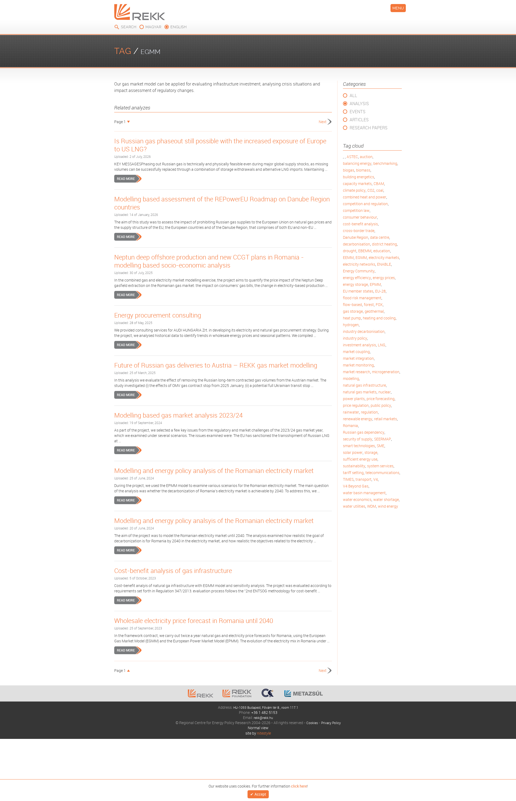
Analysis (359, 103)
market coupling (356, 351)
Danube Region (355, 237)
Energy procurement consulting (157, 315)
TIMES (348, 479)
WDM (371, 506)
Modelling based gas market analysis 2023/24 (178, 415)
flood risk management (362, 297)
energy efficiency (357, 277)
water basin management (364, 492)
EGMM (361, 257)
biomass (363, 170)
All (353, 95)
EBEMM (364, 250)
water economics (357, 499)
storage (370, 452)
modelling (351, 378)
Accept (260, 794)
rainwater (351, 412)
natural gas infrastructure (364, 385)
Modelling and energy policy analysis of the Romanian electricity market (214, 471)
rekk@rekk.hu (263, 717)
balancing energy (357, 163)
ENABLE (384, 264)
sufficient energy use (360, 459)
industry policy (355, 338)
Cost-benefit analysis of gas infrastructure (173, 571)
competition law (356, 210)
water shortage (386, 499)
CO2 (370, 190)
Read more (126, 178)
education (381, 250)
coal (379, 190)
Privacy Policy (331, 722)
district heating (384, 244)
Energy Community (359, 270)
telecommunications (382, 472)
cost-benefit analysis (360, 223)
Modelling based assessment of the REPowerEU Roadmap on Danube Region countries (222, 203)
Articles (359, 119)
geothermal (374, 311)
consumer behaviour (360, 217)
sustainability (354, 465)
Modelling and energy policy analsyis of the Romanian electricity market (214, 521)
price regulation (356, 405)
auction (366, 156)
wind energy (388, 506)
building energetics (358, 176)
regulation (369, 412)
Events (358, 111)
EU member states (358, 291)
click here (299, 785)
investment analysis (359, 344)
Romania (350, 425)
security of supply (357, 439)
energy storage (355, 284)
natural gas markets (360, 391)
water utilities (354, 506)
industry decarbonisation (364, 331)
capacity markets (357, 183)
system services (380, 465)
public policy (381, 405)
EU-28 (380, 291)
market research (356, 371)
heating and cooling (379, 318)
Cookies (310, 722)
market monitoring (358, 365)
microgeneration (385, 371)
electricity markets (384, 257)
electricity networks (359, 264)
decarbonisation (356, 244)
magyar (153, 27)
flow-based (352, 304)
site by (258, 733)
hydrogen (351, 324)
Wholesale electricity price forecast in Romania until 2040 (193, 621)
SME (380, 445)
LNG (381, 344)
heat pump (352, 318)
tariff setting (353, 472)
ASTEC (352, 156)
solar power (353, 452)
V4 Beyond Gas (355, 486)
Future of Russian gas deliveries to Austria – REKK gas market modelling (215, 365)
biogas (348, 170)
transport (363, 479)
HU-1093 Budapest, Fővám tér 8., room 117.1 (265, 707)
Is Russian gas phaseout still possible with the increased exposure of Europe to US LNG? (220, 145)
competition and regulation (365, 203)
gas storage (353, 311)
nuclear (384, 391)
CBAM (379, 183)
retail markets (385, 418)
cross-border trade (358, 230)
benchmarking (385, 163)
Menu (398, 8)
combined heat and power (364, 197)
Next (323, 121)
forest (369, 304)
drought (349, 250)
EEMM (348, 257)
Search (128, 27)
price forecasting (381, 398)
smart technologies (359, 445)
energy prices (384, 277)
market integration (358, 358)
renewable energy (357, 418)
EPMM (375, 284)
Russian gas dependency (363, 432)
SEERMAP (382, 439)
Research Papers (369, 127)
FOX (379, 304)
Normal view (258, 727)
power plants (354, 398)
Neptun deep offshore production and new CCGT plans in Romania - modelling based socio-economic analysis (209, 261)
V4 (375, 479)
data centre (379, 237)
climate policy (354, 190)
